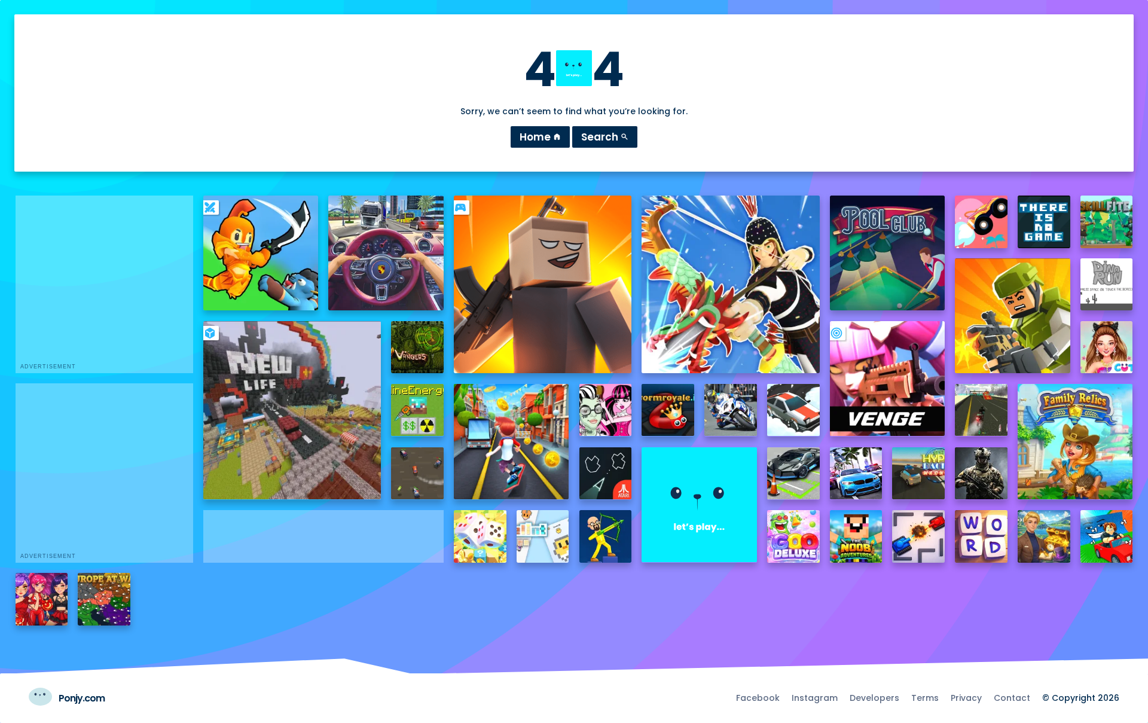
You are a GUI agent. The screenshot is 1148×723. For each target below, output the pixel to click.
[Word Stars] (981, 536)
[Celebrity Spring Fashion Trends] (1106, 347)
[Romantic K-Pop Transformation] (42, 599)
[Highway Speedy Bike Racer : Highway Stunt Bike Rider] (981, 410)
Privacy (966, 698)
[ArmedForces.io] (981, 473)
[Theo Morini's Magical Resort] (1044, 536)
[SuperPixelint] (543, 536)
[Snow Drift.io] (793, 410)
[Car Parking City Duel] (793, 473)
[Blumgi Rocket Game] (981, 222)
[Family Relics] (1075, 441)
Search (604, 137)
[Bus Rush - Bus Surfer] (511, 441)
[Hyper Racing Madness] (918, 473)
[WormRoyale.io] (668, 410)
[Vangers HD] (417, 347)
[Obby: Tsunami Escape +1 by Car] (1106, 536)
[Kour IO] (1012, 315)
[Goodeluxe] (793, 536)
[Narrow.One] (730, 284)
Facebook (758, 698)
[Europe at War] (104, 599)
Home (540, 137)
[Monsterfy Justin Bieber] (605, 410)
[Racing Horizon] (856, 473)
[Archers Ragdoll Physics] (605, 536)
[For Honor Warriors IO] (699, 504)
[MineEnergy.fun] (417, 410)
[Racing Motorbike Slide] (730, 410)
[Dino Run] (1106, 284)
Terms (925, 698)
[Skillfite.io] (1106, 222)
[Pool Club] (887, 253)
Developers (874, 698)
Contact (1012, 698)
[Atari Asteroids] (605, 473)
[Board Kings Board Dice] (480, 536)
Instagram (815, 698)
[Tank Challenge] (918, 536)
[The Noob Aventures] (856, 536)
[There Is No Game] (1044, 222)
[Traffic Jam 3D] (385, 253)
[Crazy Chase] (417, 473)
